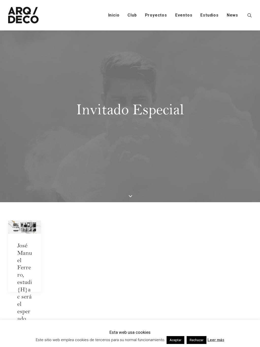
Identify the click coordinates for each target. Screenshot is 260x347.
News (232, 15)
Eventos (183, 15)
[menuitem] (114, 15)
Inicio (114, 15)
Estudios (209, 15)
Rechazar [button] (196, 340)
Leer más (215, 340)
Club (132, 15)
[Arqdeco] (23, 15)
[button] (249, 15)
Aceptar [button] (175, 340)
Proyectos (156, 15)
